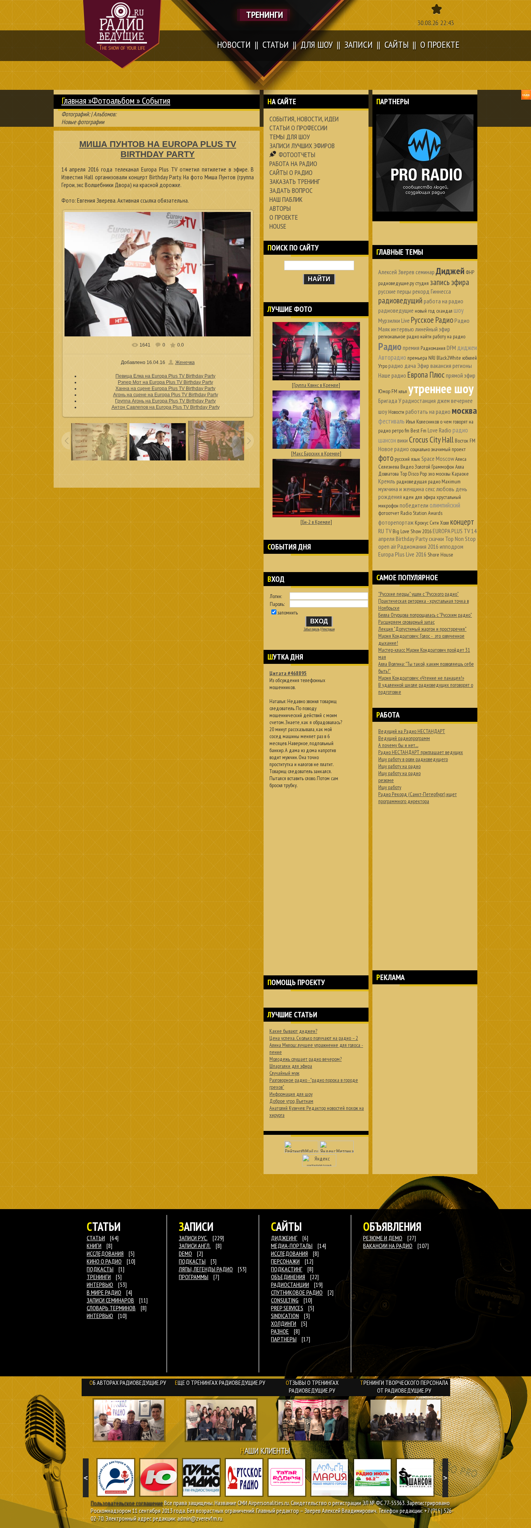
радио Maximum (444, 481)
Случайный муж (284, 1072)
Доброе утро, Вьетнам (291, 1100)
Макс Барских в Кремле (316, 453)
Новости (396, 411)
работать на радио (428, 411)
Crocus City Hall (431, 439)
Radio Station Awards (421, 512)
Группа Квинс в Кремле (316, 385)
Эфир (423, 365)
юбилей (469, 357)
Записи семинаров (110, 1300)
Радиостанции (290, 1284)
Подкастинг (286, 1269)
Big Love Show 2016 (412, 531)
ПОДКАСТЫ (100, 1269)
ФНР (470, 272)
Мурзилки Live (394, 320)
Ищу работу (389, 787)
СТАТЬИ (96, 1238)
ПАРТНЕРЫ (284, 1339)
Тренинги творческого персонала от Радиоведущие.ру (404, 1386)
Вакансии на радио (387, 1246)
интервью (402, 329)
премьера (417, 357)
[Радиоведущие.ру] (122, 34)
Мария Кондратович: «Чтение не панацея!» (421, 677)
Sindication (285, 1316)
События (156, 101)
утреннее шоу (440, 388)
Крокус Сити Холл (432, 522)
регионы (462, 365)
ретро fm (400, 430)
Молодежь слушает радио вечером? (305, 1058)
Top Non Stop (460, 539)
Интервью (100, 1316)
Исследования (289, 1253)
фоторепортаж (396, 522)
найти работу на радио (442, 336)
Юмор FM (387, 391)
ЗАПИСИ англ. (195, 1246)
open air (387, 546)
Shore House (440, 554)
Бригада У (389, 400)
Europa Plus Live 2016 (402, 554)
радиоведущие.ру (396, 283)
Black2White (449, 357)
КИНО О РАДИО (104, 1261)
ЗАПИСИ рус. (193, 1238)
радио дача (402, 365)
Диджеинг (284, 1238)
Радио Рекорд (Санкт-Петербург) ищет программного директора (417, 798)
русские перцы (394, 291)
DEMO (185, 1253)
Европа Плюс (426, 374)
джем (443, 400)
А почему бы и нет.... (398, 745)
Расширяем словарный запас (406, 621)
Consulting (285, 1300)
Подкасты (192, 1261)
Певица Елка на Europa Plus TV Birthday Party (165, 376)
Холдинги (283, 1323)
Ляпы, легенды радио (206, 1269)
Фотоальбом (113, 101)
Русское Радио (432, 320)
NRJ (431, 357)
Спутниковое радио (297, 1292)
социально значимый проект (438, 449)
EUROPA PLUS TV (451, 531)
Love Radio (439, 430)
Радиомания (433, 348)
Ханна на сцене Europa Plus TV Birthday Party (165, 388)
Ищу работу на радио (399, 766)
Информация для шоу (291, 1093)
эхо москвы (439, 473)
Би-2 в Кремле (316, 521)
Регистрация (328, 629)
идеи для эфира (419, 497)
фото (385, 458)
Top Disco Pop (413, 473)
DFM (451, 348)
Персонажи (285, 1261)
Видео (407, 466)
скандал (444, 310)
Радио (390, 346)
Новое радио (393, 449)
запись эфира (449, 282)
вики (402, 440)
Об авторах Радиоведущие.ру (127, 1382)
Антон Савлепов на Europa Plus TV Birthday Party (166, 407)
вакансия (440, 365)
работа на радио (443, 301)
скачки (436, 539)
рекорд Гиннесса (431, 291)
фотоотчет (388, 512)
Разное (280, 1331)
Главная (73, 101)
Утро (382, 365)
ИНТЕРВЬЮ (100, 1284)
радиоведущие (396, 310)
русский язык (407, 458)
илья (402, 391)
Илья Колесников (422, 421)
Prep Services (287, 1308)
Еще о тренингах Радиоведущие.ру (220, 1382)
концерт (462, 521)
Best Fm (418, 430)
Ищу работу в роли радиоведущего (413, 759)
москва (464, 410)
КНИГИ (94, 1246)
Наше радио (392, 375)
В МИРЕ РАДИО (104, 1292)
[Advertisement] (316, 872)
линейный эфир (432, 329)
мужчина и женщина (401, 489)
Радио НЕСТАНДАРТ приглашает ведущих (420, 752)
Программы (193, 1277)
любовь (445, 489)
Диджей (450, 271)
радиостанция (419, 400)
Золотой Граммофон (434, 466)
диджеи (467, 347)
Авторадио (392, 357)
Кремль (386, 481)
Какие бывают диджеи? (293, 1030)
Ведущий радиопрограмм (404, 738)
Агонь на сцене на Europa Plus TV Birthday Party (165, 394)
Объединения (288, 1277)
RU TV (384, 531)
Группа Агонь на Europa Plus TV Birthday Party (165, 401)
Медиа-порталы (292, 1246)
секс (430, 489)
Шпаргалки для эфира (290, 1065)
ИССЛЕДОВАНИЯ (105, 1253)
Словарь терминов (111, 1308)
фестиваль (391, 421)
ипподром (451, 546)
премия (411, 348)
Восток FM (465, 440)
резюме (386, 780)
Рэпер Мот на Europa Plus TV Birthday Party (165, 382)
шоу (459, 310)
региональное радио (398, 336)
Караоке (460, 473)
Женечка (185, 362)
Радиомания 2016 (417, 546)
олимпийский (445, 505)
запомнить (288, 612)
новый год (425, 310)
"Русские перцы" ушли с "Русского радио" (418, 593)
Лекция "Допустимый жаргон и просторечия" (422, 628)
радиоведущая (412, 481)
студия (422, 283)
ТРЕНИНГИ (99, 1277)
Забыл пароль (312, 629)
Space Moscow (437, 458)
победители (414, 505)
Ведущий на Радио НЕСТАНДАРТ (411, 731)
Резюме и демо (382, 1238)
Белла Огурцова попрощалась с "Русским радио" (425, 614)
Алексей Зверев (396, 272)
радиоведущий (400, 300)
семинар (425, 272)
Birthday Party (412, 539)
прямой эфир (460, 375)
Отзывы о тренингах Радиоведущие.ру (312, 1386)
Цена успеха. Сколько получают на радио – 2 (313, 1037)
